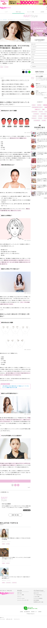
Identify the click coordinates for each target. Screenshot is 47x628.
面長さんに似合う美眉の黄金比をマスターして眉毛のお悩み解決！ (15, 94)
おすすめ (39, 105)
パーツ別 (8, 543)
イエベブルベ (14, 582)
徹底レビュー (37, 109)
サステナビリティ (17, 619)
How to (2, 66)
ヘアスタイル (36, 113)
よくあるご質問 (36, 596)
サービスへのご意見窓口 (38, 598)
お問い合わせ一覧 (9, 619)
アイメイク (4, 65)
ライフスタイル (36, 120)
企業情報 (21, 611)
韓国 (43, 109)
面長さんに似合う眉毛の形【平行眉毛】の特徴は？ (13, 84)
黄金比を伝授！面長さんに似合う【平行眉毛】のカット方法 (15, 86)
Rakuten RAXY (5, 8)
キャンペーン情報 (30, 11)
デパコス (40, 118)
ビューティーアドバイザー (22, 600)
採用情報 (39, 611)
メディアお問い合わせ (38, 594)
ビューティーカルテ (21, 598)
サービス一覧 (2, 619)
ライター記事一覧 (27, 510)
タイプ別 (43, 120)
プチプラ (34, 116)
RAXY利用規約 (36, 600)
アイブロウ (6, 66)
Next (29, 487)
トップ (6, 11)
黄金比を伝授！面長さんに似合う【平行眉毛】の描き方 (14, 89)
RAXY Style (18, 11)
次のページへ (15, 481)
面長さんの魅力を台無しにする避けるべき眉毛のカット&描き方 (16, 91)
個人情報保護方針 (27, 611)
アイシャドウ (8, 582)
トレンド (8, 563)
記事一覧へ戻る (15, 515)
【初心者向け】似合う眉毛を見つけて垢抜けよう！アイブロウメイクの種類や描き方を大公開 (15, 386)
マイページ (19, 596)
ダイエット (34, 118)
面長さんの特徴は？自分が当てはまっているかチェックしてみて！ (15, 80)
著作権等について (34, 611)
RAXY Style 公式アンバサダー (37, 107)
